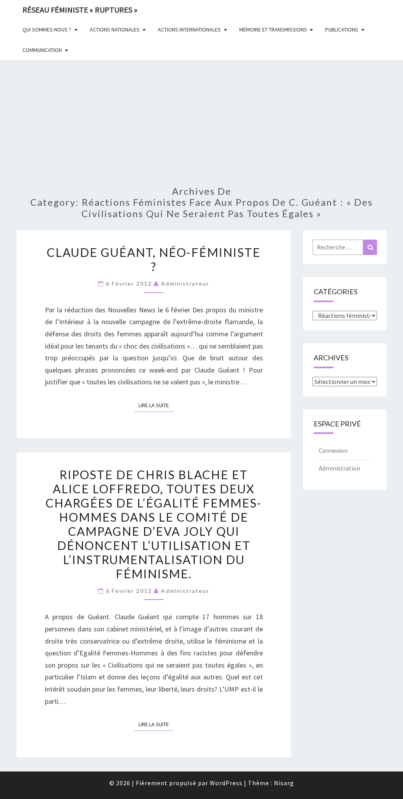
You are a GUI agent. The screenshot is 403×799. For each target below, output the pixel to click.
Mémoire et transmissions (273, 29)
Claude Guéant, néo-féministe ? (154, 259)
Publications (341, 29)
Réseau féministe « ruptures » (79, 10)
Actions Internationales (189, 29)
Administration (339, 468)
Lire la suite (156, 405)
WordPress (226, 783)
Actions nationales (115, 29)
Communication (42, 50)
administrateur (185, 283)
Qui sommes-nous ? (46, 29)
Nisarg (284, 783)
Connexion (333, 450)
